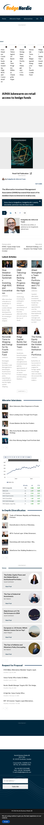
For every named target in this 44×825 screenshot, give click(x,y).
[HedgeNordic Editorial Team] (3, 179)
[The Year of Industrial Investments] (34, 597)
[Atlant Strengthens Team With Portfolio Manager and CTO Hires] (25, 47)
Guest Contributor (9, 582)
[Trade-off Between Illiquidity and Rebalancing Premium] (5, 517)
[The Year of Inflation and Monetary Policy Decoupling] (34, 648)
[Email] (25, 213)
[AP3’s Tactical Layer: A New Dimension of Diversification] (5, 534)
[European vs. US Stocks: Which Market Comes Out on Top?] (34, 631)
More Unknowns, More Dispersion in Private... (25, 406)
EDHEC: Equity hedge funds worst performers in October (11, 249)
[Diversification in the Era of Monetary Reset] (5, 525)
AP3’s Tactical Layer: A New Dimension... (23, 533)
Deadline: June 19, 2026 (10, 680)
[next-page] (6, 447)
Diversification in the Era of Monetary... (22, 525)
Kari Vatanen (7, 599)
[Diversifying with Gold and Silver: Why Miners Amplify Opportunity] (5, 542)
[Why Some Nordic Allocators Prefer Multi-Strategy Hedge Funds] (5, 432)
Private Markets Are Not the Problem (22, 423)
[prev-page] (3, 447)
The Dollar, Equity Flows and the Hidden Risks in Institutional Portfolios (36, 346)
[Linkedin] (10, 213)
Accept (6, 821)
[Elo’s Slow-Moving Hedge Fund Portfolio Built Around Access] (5, 441)
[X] (15, 213)
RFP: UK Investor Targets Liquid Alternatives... (19, 701)
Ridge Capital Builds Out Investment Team (22, 342)
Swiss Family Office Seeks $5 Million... (16, 678)
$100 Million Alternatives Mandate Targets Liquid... (20, 670)
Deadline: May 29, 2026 (10, 688)
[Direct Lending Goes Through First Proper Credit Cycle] (5, 415)
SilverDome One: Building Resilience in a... (23, 550)
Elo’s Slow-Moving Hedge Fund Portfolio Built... (25, 440)
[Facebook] (20, 213)
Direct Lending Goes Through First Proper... (24, 415)
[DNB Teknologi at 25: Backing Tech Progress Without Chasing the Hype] (15, 47)
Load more (21, 391)
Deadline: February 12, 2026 (11, 695)
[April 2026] (22, 153)
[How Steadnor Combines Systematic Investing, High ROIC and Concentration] (6, 47)
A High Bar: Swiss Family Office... (14, 693)
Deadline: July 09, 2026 (10, 672)
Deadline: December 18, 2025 (12, 703)
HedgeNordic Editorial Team (16, 179)
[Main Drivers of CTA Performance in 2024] (34, 614)
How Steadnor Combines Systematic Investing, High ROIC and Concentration (3, 65)
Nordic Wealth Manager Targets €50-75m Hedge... (20, 685)
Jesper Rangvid (8, 632)
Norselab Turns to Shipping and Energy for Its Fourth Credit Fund (7, 346)
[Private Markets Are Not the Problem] (5, 424)
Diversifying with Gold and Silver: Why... (22, 542)
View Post (8, 586)
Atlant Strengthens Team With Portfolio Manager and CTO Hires (36, 279)
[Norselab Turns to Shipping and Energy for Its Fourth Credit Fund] (34, 47)
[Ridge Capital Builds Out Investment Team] (22, 330)
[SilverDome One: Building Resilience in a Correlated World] (5, 551)
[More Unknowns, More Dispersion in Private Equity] (5, 407)
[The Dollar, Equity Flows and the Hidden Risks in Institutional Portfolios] (36, 330)
